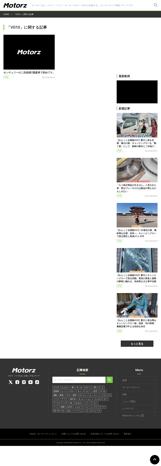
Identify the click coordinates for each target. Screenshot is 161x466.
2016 (69, 407)
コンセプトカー (100, 399)
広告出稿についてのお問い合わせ (105, 434)
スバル (102, 391)
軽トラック (99, 387)
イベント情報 (59, 407)
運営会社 (127, 434)
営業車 (56, 391)
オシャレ (83, 395)
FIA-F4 (56, 411)
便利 (74, 395)
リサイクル (106, 395)
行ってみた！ (67, 411)
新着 (124, 380)
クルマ (56, 387)
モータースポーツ (84, 387)
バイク (56, 399)
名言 (95, 391)
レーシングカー (68, 391)
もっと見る (137, 343)
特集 (6, 77)
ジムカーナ (79, 407)
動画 (62, 395)
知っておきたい (76, 403)
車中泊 (73, 399)
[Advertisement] (137, 49)
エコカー (65, 387)
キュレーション (85, 399)
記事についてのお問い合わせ (73, 434)
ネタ (68, 395)
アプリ (64, 399)
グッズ (89, 411)
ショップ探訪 (129, 401)
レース (97, 411)
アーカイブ (58, 403)
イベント (80, 411)
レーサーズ (127, 408)
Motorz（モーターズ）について (43, 434)
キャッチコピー (84, 391)
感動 (55, 395)
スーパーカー (91, 403)
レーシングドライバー (95, 407)
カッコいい (94, 395)
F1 (66, 403)
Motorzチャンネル (131, 415)
